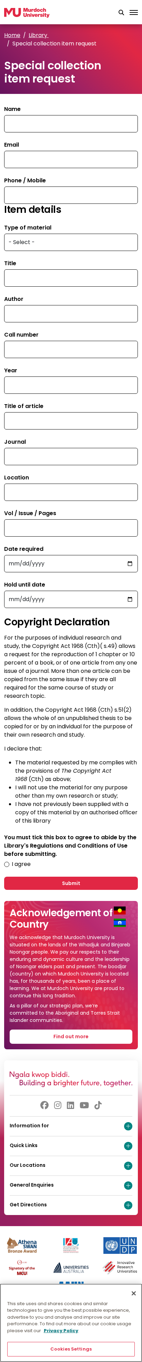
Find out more (71, 1036)
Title (10, 263)
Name (12, 109)
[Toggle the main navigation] (134, 12)
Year (10, 370)
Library (39, 35)
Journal (15, 442)
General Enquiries (32, 1184)
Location (16, 478)
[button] (121, 12)
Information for (29, 1125)
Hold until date (24, 585)
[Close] (133, 1293)
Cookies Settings (71, 1349)
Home (12, 35)
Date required (23, 549)
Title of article (23, 406)
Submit (71, 883)
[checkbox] (6, 864)
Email (11, 145)
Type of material (27, 228)
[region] (71, 1323)
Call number (21, 335)
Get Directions (28, 1204)
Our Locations (27, 1165)
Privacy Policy (61, 1330)
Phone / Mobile (25, 180)
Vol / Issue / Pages (30, 513)
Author (13, 299)
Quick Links (24, 1145)
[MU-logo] (27, 13)
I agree (21, 864)
